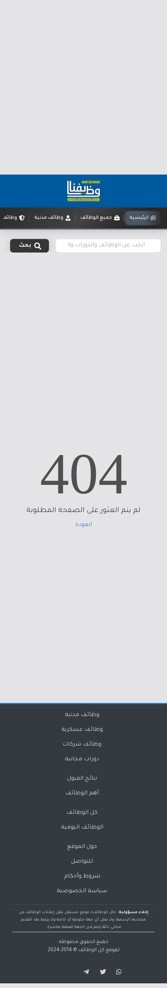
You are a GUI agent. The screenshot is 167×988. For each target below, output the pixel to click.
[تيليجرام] (83, 972)
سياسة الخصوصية (82, 891)
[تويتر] (100, 972)
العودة (83, 525)
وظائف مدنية (82, 715)
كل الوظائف (81, 813)
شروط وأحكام (82, 877)
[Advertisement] (83, 87)
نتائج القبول (82, 779)
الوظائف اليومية (82, 828)
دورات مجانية (82, 759)
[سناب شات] (117, 972)
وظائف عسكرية (82, 730)
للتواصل (82, 862)
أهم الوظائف (82, 794)
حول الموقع (82, 847)
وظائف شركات (82, 745)
